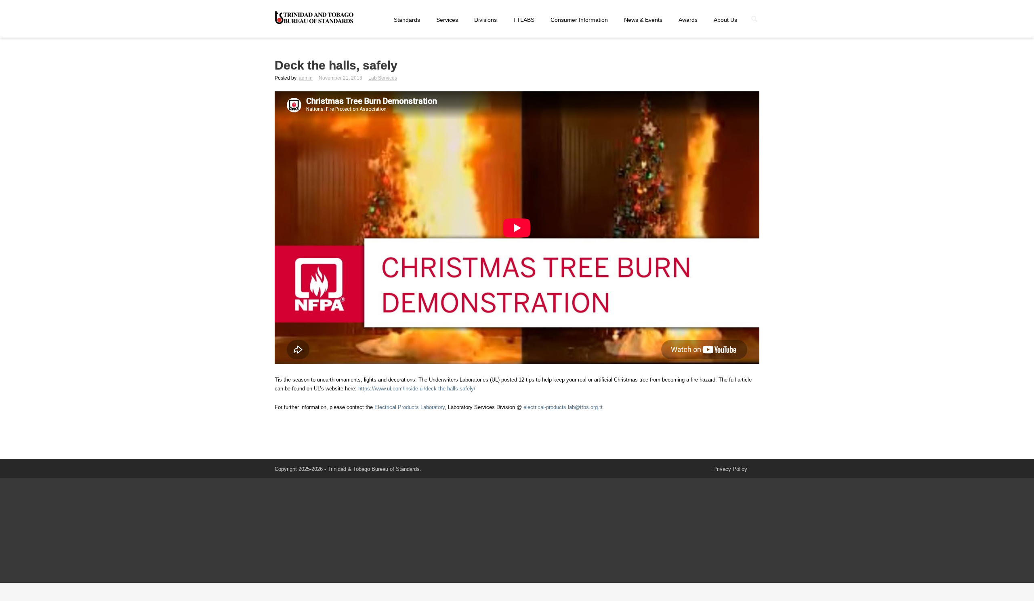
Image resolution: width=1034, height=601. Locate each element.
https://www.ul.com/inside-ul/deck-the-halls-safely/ (416, 389)
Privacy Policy (730, 469)
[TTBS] (315, 18)
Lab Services (382, 78)
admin (306, 78)
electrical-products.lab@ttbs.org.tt (563, 407)
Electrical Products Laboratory (409, 407)
